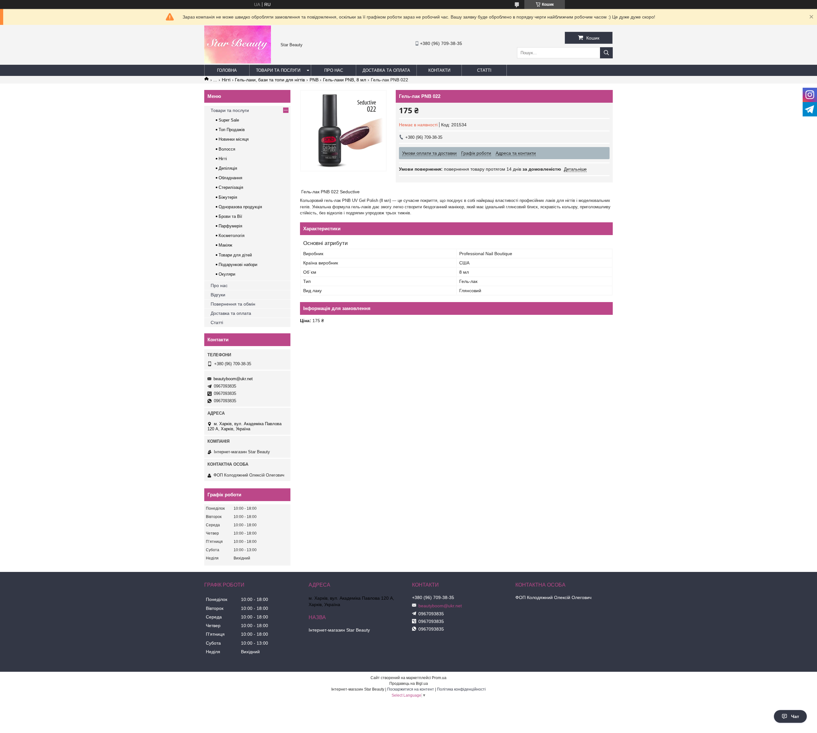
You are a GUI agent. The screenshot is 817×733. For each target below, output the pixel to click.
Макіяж (225, 245)
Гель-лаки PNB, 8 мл (344, 79)
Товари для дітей (235, 255)
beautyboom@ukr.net (233, 378)
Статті (484, 70)
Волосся (227, 149)
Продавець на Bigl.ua (408, 683)
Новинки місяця (234, 139)
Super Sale (229, 120)
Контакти (439, 70)
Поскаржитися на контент (410, 689)
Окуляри (227, 274)
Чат (795, 716)
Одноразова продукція (240, 206)
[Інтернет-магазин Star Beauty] (237, 61)
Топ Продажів (232, 129)
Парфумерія (230, 226)
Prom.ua (439, 678)
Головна (227, 70)
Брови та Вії (230, 216)
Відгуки (218, 294)
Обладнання (230, 177)
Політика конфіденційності (461, 689)
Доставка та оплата (386, 70)
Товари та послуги (278, 70)
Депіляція (228, 168)
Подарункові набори (238, 264)
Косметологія (231, 235)
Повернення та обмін (233, 304)
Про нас (333, 70)
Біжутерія (228, 197)
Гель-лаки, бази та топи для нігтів (270, 79)
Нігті (226, 79)
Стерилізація (231, 187)
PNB (314, 79)
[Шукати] (606, 52)
